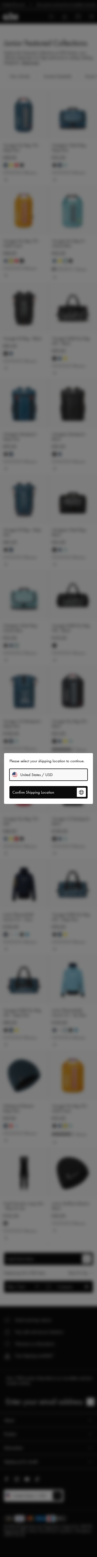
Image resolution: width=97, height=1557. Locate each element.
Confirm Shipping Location (33, 792)
